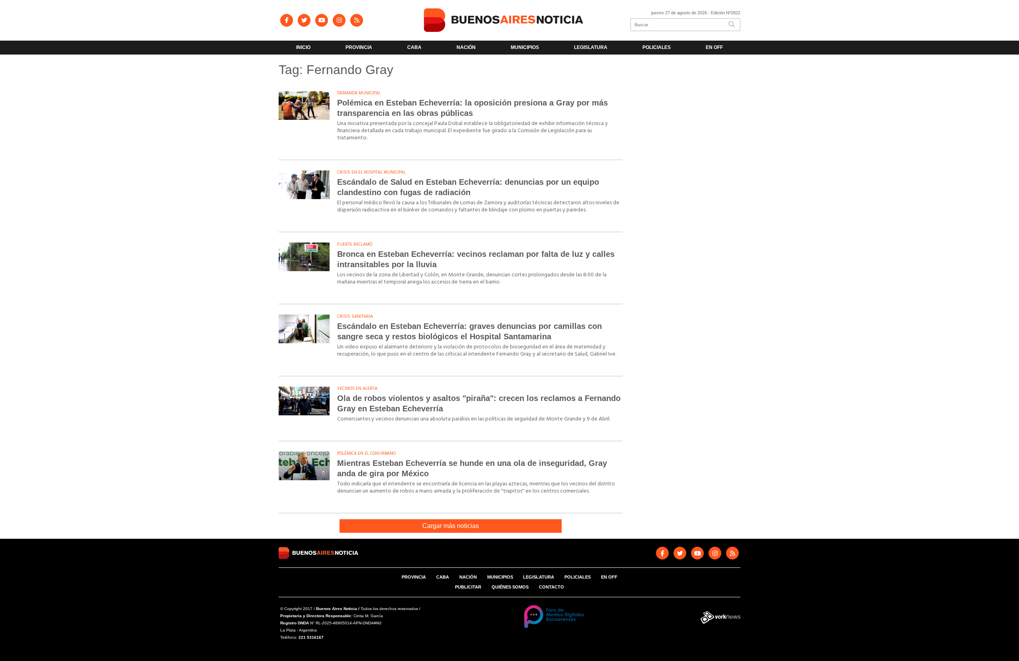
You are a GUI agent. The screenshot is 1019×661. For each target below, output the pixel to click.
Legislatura (590, 47)
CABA (414, 47)
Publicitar (468, 587)
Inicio (303, 47)
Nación (466, 47)
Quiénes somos (510, 587)
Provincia (359, 47)
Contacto (551, 587)
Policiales (656, 47)
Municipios (525, 47)
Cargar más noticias (450, 525)
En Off (714, 47)
